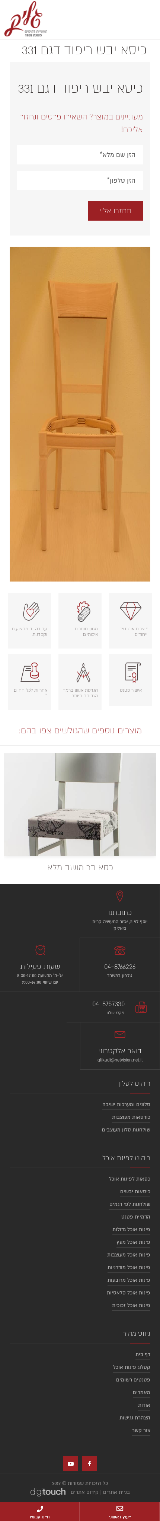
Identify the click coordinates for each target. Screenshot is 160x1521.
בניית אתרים (116, 1492)
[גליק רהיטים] (24, 19)
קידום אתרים (85, 1492)
